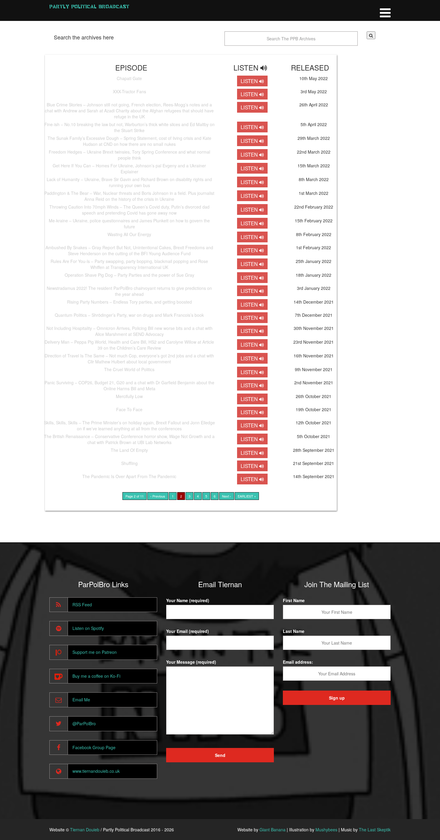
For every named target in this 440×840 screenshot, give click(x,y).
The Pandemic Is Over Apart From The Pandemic (129, 476)
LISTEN (250, 81)
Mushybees (326, 830)
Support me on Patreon (94, 652)
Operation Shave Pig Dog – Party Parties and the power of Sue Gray (129, 275)
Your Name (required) (187, 600)
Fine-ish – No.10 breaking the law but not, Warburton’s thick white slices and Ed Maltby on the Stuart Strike (129, 127)
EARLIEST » (247, 496)
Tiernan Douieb (84, 830)
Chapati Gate (129, 78)
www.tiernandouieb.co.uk (96, 771)
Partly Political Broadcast (89, 6)
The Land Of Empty (129, 450)
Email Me (81, 700)
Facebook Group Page (94, 747)
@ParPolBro (84, 723)
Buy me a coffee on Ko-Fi (96, 676)
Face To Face (129, 409)
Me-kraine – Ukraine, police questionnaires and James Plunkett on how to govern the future (129, 223)
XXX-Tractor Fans (129, 91)
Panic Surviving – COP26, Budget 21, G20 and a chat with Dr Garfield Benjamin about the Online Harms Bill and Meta (129, 385)
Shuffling (129, 463)
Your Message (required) (191, 662)
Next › (226, 496)
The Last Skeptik (375, 830)
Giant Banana (273, 830)
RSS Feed (82, 605)
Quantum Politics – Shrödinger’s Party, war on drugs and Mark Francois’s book (129, 315)
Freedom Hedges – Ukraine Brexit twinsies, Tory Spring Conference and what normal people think (129, 155)
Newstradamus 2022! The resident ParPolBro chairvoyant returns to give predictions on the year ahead (129, 291)
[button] (371, 35)
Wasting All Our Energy (129, 234)
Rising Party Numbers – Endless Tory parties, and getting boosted (129, 302)
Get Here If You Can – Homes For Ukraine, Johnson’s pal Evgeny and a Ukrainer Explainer (129, 169)
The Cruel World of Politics (129, 369)
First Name (294, 600)
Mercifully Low (129, 396)
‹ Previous (157, 496)
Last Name (293, 631)
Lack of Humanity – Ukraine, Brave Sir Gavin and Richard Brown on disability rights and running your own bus (129, 182)
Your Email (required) (187, 631)
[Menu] (385, 10)
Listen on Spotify (88, 628)
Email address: (298, 662)
